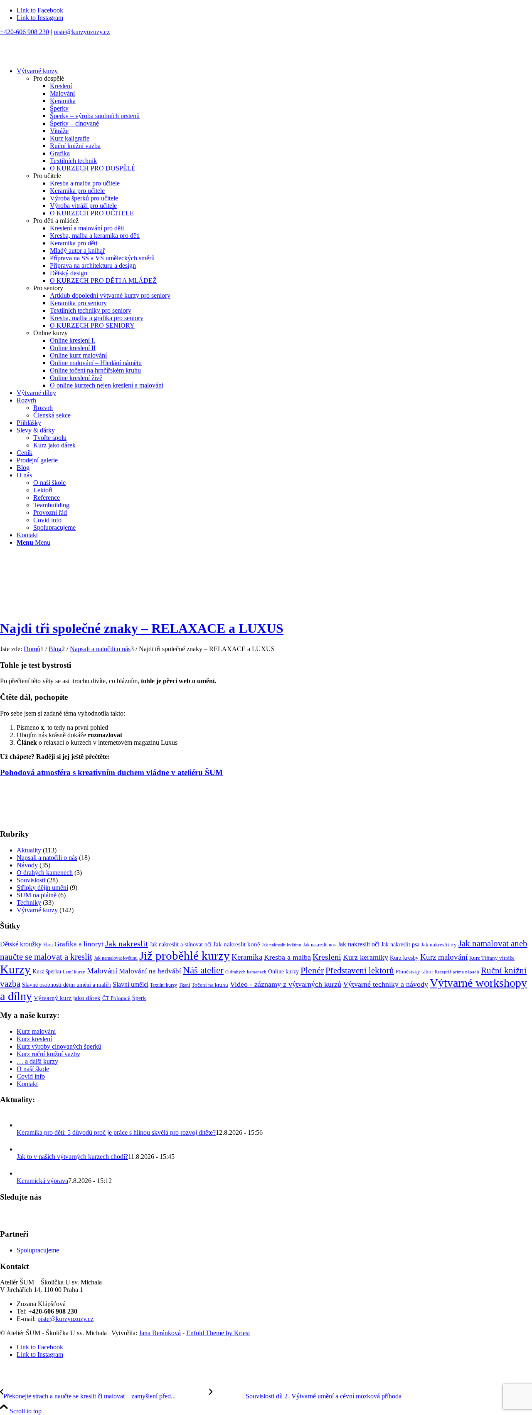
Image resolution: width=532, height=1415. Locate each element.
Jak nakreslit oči (358, 944)
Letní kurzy (74, 972)
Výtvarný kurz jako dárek (67, 998)
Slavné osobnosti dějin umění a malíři (66, 984)
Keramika (247, 957)
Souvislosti (31, 880)
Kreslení (327, 956)
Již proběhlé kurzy (184, 955)
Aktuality (29, 850)
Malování (102, 971)
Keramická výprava (42, 1180)
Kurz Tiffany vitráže (492, 958)
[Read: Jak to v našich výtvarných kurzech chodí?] (24, 1149)
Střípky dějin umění (42, 887)
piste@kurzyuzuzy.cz (82, 31)
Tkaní (184, 985)
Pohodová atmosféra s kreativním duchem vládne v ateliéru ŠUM (111, 772)
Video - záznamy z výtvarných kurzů (285, 984)
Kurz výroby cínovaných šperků (59, 1046)
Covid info (31, 1076)
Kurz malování (444, 957)
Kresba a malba (287, 957)
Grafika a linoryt (78, 944)
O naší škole (33, 1068)
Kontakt (27, 1083)
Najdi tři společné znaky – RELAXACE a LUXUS (141, 628)
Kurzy (15, 969)
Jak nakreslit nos (319, 945)
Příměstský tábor (414, 972)
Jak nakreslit (126, 943)
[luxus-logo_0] (266, 809)
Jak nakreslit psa (400, 944)
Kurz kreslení (34, 1038)
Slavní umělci (130, 984)
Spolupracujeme (38, 1250)
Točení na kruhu (210, 985)
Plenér (312, 970)
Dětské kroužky (21, 944)
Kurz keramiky (365, 957)
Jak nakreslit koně (236, 944)
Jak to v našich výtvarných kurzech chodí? (72, 1156)
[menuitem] (274, 228)
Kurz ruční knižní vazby (48, 1053)
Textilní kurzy (163, 985)
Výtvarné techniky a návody (385, 984)
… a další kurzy (37, 1061)
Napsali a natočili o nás (47, 857)
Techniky (29, 902)
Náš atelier (203, 970)
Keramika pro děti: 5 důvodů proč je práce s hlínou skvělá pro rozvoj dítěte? (116, 1132)
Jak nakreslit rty (439, 945)
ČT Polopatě (116, 998)
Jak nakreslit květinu (281, 945)
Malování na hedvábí (150, 971)
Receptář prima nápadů (457, 972)
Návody (27, 865)
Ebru (48, 945)
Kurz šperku (46, 971)
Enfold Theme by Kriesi (218, 1332)
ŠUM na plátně (37, 895)
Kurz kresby (404, 957)
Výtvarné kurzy (37, 910)
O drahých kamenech (45, 872)
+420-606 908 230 (24, 31)
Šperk (139, 998)
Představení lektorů (359, 970)
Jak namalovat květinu (116, 958)
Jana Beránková (160, 1332)
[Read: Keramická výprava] (24, 1173)
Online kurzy (283, 971)
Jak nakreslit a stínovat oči (181, 944)
